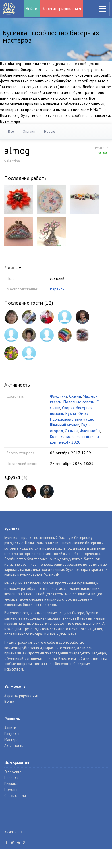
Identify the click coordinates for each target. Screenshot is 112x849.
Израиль (57, 289)
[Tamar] (29, 335)
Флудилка (58, 396)
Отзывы (71, 430)
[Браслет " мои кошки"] (84, 199)
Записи (10, 727)
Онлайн (29, 131)
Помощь (11, 789)
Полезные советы (79, 401)
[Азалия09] (47, 317)
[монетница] (18, 230)
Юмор (83, 413)
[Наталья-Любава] (65, 317)
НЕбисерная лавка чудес (72, 419)
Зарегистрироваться (61, 8)
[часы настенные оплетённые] (51, 199)
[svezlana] (29, 317)
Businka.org (13, 831)
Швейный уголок (64, 425)
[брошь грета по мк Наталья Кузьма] (18, 199)
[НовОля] (82, 335)
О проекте (12, 772)
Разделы (11, 733)
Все (11, 131)
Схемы (75, 396)
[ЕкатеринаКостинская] (65, 335)
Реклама (11, 783)
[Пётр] (47, 491)
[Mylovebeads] (29, 353)
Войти (31, 8)
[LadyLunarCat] (29, 491)
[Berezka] (11, 317)
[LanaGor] (82, 317)
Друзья (12, 477)
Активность (13, 745)
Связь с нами (15, 795)
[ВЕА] (47, 335)
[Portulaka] (11, 353)
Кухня (70, 413)
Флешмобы (90, 430)
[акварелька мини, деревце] (51, 230)
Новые (49, 131)
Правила (11, 777)
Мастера (11, 739)
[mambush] (11, 335)
